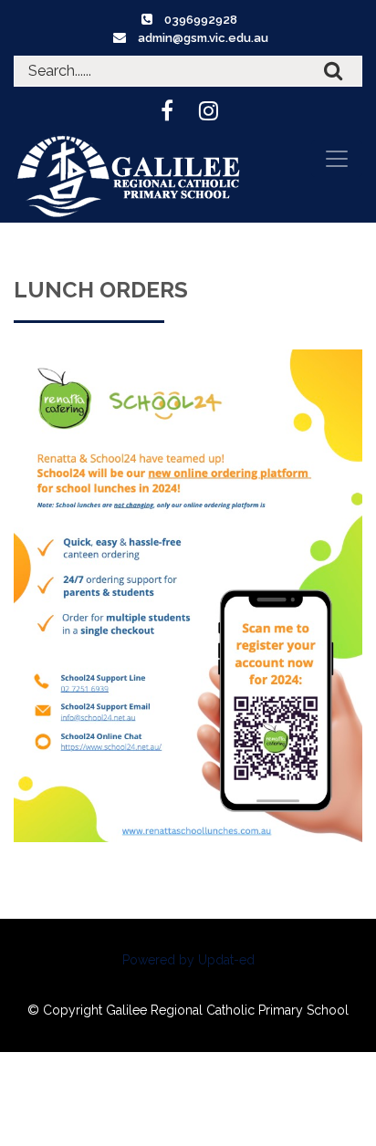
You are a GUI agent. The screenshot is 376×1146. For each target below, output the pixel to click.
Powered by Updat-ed (188, 960)
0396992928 (200, 19)
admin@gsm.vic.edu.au (203, 38)
